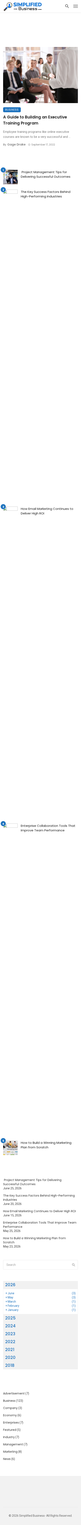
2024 (10, 1326)
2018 (10, 1365)
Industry (9, 1437)
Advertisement (14, 1393)
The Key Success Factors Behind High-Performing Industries (45, 194)
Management (13, 1444)
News (7, 1459)
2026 (10, 1285)
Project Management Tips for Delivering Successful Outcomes (45, 174)
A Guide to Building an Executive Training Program (35, 120)
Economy (10, 1415)
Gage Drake (16, 144)
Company (10, 1408)
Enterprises (11, 1422)
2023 (10, 1334)
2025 (10, 1318)
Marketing (10, 1452)
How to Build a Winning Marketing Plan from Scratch (46, 1145)
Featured (9, 1430)
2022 (10, 1342)
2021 (9, 1349)
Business (12, 109)
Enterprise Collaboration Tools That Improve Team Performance (48, 828)
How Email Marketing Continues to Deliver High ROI (47, 511)
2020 (10, 1357)
